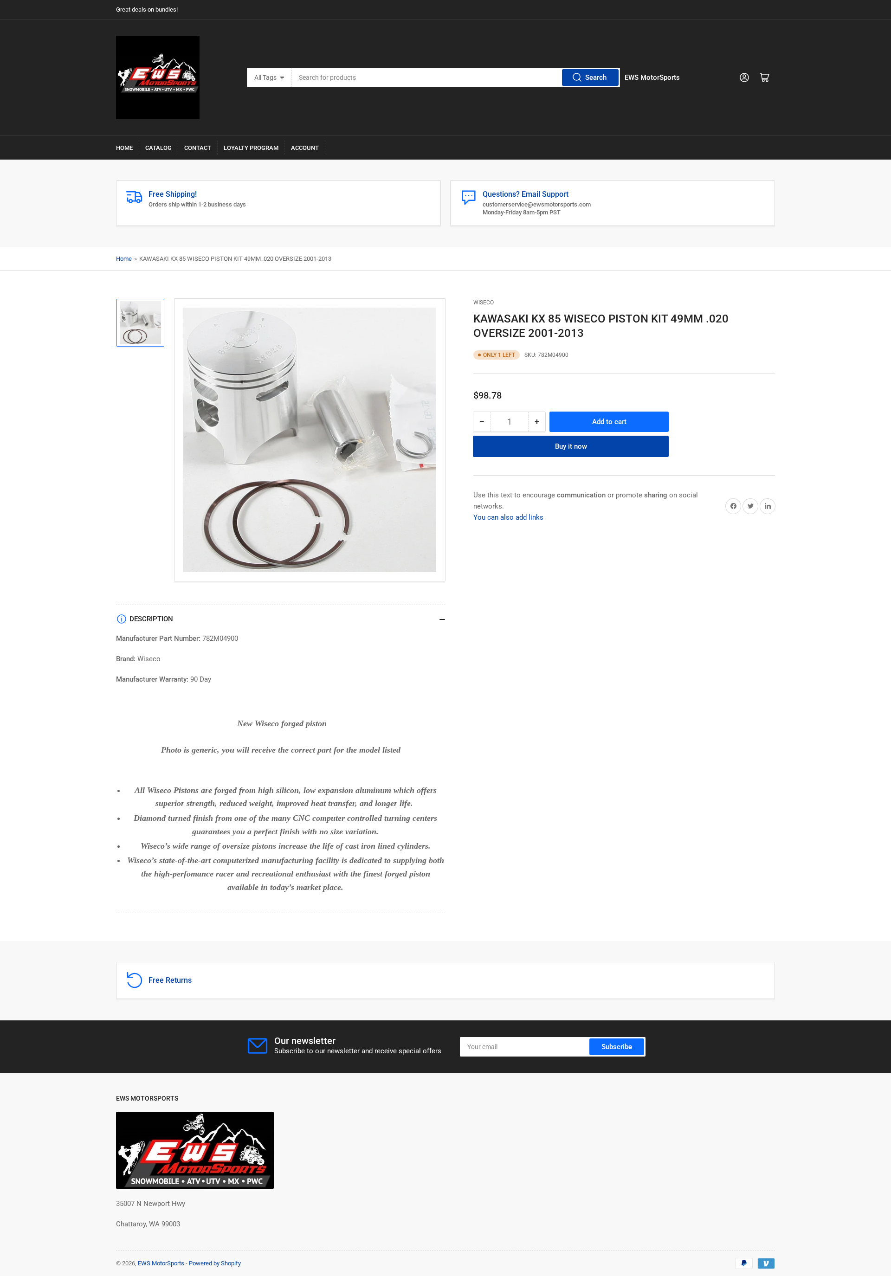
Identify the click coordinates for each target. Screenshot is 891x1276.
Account (305, 147)
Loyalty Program (251, 147)
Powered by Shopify (215, 1263)
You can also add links (508, 517)
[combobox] (456, 77)
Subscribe (616, 1047)
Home (124, 147)
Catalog (158, 147)
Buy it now (571, 446)
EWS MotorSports (161, 1263)
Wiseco (483, 302)
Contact (197, 147)
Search (596, 77)
